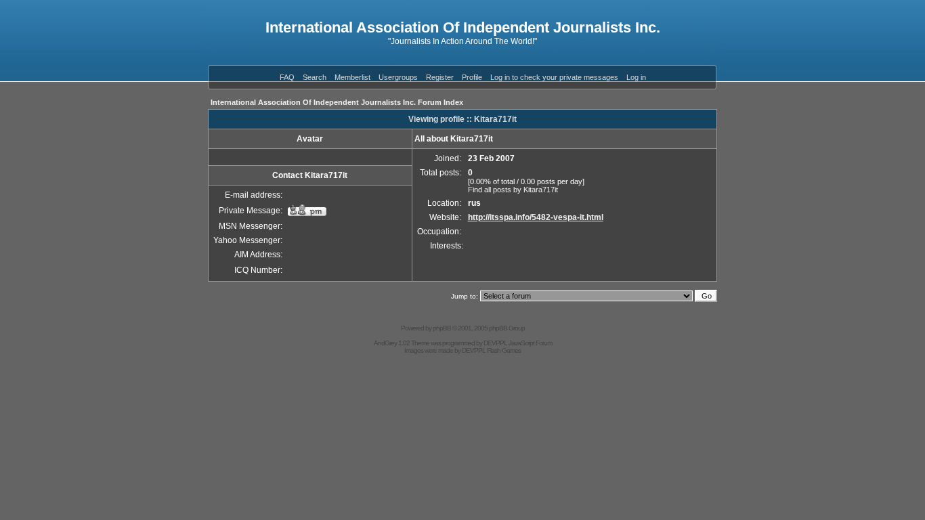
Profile (472, 77)
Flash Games (504, 350)
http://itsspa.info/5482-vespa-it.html (535, 217)
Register (440, 77)
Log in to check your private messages (554, 77)
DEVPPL (495, 343)
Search (314, 77)
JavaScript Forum (530, 343)
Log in (636, 77)
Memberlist (352, 77)
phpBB (442, 328)
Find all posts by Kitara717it (513, 190)
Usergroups (398, 77)
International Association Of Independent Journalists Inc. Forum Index (337, 102)
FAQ (287, 77)
